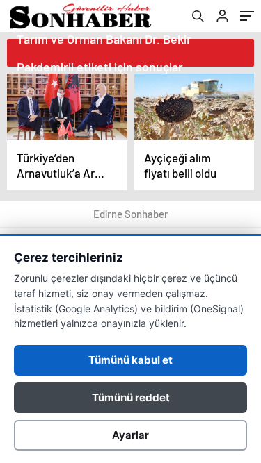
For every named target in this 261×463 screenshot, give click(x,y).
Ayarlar (130, 434)
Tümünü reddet (131, 397)
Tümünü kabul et (130, 360)
